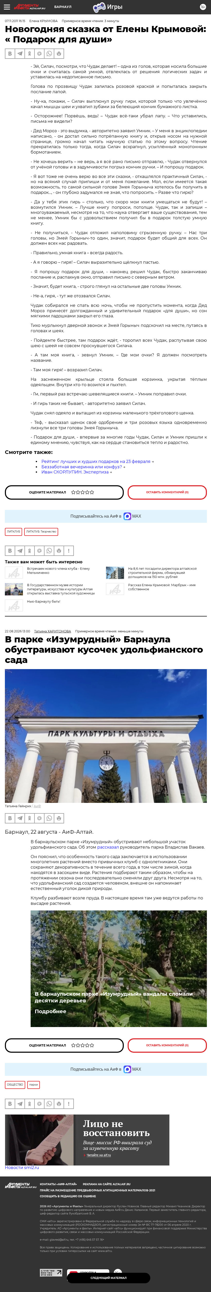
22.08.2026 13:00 (17, 631)
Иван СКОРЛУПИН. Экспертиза (75, 472)
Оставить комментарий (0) (167, 492)
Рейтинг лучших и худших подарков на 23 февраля (96, 461)
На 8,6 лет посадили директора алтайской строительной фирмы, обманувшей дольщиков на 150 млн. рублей (162, 573)
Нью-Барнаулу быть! (43, 601)
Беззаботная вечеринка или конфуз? (81, 466)
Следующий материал (109, 1278)
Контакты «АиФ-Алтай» (58, 1184)
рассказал (108, 847)
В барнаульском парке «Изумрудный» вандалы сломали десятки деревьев (114, 997)
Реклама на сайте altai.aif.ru (106, 1184)
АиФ (37, 806)
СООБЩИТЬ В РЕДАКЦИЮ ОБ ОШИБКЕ (68, 1196)
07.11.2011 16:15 (15, 21)
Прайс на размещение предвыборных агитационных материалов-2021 (97, 1190)
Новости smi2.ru (22, 1167)
